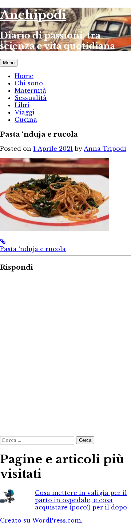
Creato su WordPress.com (40, 520)
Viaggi (25, 112)
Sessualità (31, 97)
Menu (9, 62)
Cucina (26, 119)
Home (24, 76)
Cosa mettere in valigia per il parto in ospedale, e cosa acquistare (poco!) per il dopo (81, 500)
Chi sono (29, 83)
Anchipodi (33, 15)
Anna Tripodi (105, 148)
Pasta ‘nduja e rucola (33, 249)
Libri (22, 105)
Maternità (30, 90)
